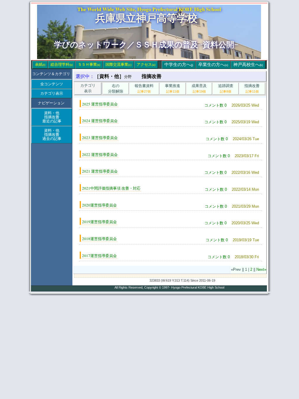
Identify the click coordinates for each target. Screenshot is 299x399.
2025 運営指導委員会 (100, 104)
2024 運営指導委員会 (100, 120)
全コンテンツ (51, 84)
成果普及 (199, 88)
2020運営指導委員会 (99, 205)
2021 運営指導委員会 (100, 171)
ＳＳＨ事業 (89, 64)
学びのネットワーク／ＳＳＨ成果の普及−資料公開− (146, 44)
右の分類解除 (115, 88)
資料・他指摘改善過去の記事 (51, 134)
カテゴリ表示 (51, 93)
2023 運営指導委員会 (100, 137)
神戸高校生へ (248, 64)
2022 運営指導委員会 (100, 154)
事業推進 (172, 88)
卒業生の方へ (213, 64)
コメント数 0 (215, 105)
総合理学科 (62, 64)
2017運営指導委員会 (99, 255)
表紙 (40, 64)
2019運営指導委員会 (99, 221)
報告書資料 (144, 88)
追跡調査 (225, 88)
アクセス (146, 64)
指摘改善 (252, 88)
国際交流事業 (118, 64)
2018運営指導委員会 (99, 238)
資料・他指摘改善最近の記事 (51, 117)
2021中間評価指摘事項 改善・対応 (111, 188)
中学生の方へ (178, 64)
